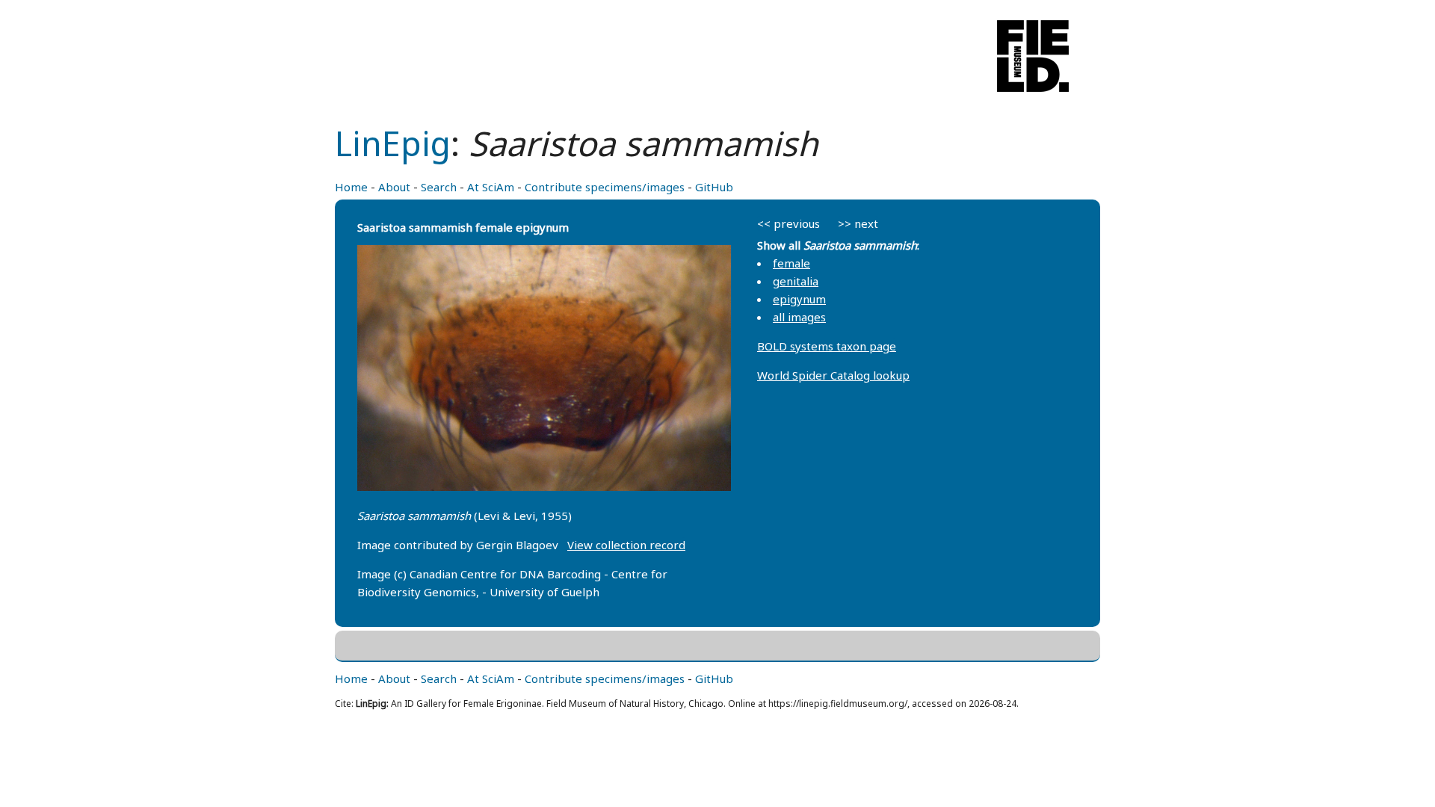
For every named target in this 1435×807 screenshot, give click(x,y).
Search (439, 186)
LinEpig (393, 143)
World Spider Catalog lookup (833, 375)
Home (351, 186)
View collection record (626, 544)
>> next (858, 223)
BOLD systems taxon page (826, 345)
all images (799, 316)
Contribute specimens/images (605, 186)
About (394, 186)
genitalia (795, 280)
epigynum (799, 298)
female (791, 263)
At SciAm (490, 186)
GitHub (714, 186)
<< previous (788, 223)
